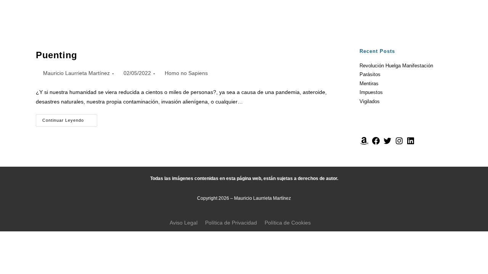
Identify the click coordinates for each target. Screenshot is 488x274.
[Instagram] (399, 144)
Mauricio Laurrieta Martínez (76, 73)
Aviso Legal (183, 223)
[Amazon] (364, 144)
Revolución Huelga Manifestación (396, 65)
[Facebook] (375, 144)
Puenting (56, 55)
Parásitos (370, 74)
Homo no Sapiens (186, 73)
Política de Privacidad (231, 223)
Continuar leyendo (69, 118)
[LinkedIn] (410, 144)
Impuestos (371, 92)
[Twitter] (387, 144)
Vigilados (370, 101)
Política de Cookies (288, 223)
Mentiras (369, 83)
